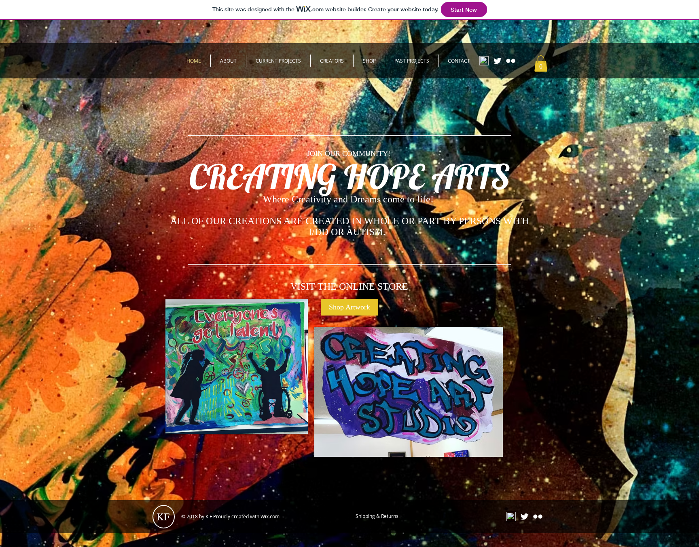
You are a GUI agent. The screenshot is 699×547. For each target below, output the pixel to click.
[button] (541, 63)
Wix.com (270, 516)
